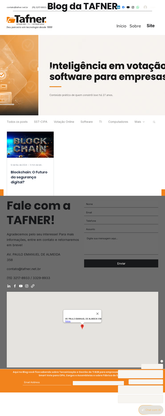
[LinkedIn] (9, 286)
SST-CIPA (40, 121)
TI (100, 121)
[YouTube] (128, 7)
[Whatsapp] (137, 7)
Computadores (118, 121)
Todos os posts (17, 121)
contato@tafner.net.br (17, 7)
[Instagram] (133, 7)
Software (87, 121)
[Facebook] (123, 7)
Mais (138, 121)
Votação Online (64, 121)
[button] (154, 122)
